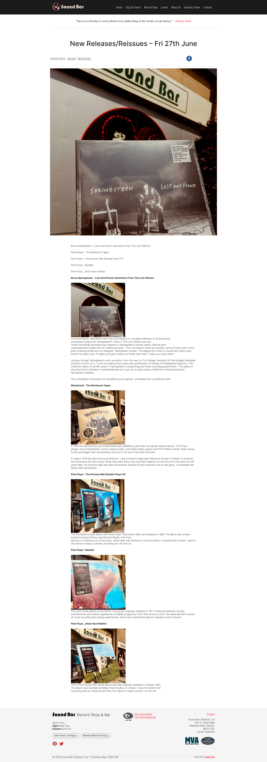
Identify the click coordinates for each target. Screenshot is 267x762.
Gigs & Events (133, 7)
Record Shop (151, 7)
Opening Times (192, 7)
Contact (207, 7)
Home (119, 7)
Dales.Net (210, 757)
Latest (164, 7)
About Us (176, 7)
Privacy (211, 714)
